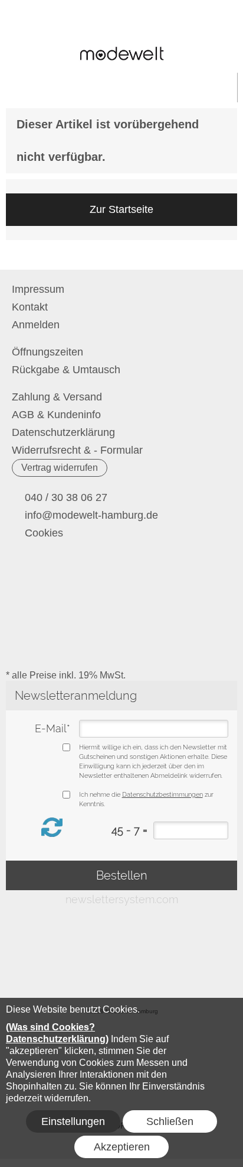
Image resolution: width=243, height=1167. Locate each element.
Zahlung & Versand (57, 397)
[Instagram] (52, 576)
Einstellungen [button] (73, 1121)
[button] (21, 24)
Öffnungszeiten (47, 352)
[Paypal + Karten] (28, 647)
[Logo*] (122, 44)
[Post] (74, 623)
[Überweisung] (166, 623)
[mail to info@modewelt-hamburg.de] (20, 576)
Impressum (38, 289)
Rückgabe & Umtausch (66, 370)
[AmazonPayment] (166, 647)
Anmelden (160, 24)
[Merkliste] (179, 24)
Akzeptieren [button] (122, 1147)
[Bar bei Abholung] (120, 623)
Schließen (169, 1121)
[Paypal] (212, 623)
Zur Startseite (121, 209)
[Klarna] (120, 647)
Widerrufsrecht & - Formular (77, 450)
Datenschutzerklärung (63, 432)
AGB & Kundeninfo (56, 415)
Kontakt (30, 307)
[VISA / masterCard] (74, 647)
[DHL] (28, 623)
